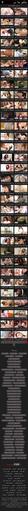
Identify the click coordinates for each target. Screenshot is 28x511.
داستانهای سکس (11, 494)
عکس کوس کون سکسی (10, 492)
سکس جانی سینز (20, 439)
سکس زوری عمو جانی (10, 449)
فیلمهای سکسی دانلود (21, 494)
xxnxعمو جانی (19, 356)
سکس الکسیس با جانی (21, 420)
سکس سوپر (12, 487)
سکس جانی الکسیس (18, 433)
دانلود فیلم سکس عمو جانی (14, 396)
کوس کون (13, 485)
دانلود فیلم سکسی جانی (14, 399)
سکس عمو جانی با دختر (7, 455)
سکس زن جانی (19, 449)
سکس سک (14, 468)
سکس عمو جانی (20, 452)
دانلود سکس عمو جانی (7, 385)
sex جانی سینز (22, 353)
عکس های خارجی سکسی (21, 485)
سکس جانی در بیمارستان (18, 436)
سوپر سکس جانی (19, 417)
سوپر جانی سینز (6, 415)
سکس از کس (5, 490)
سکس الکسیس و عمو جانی (8, 428)
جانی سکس (20, 372)
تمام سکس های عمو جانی (8, 369)
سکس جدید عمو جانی (20, 441)
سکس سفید (4, 494)
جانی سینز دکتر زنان (10, 372)
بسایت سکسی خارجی (7, 480)
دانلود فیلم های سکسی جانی (14, 409)
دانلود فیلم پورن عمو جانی (19, 415)
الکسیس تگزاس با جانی (14, 358)
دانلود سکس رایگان (22, 468)
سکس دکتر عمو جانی (9, 447)
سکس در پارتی (6, 471)
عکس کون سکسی (12, 490)
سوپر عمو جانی (9, 417)
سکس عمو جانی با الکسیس (20, 455)
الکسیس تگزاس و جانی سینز (14, 366)
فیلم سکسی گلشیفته (18, 473)
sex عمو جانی (13, 353)
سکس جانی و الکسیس (9, 439)
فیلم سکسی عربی (9, 473)
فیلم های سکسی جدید (6, 468)
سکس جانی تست (9, 433)
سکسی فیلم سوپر (14, 471)
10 (7, 342)
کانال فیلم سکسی (21, 490)
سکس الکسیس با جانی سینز (8, 420)
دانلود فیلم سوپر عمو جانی (14, 393)
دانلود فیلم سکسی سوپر (21, 487)
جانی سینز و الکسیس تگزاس (18, 377)
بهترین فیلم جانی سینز (21, 369)
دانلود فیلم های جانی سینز (14, 407)
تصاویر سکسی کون (6, 485)
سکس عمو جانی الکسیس (9, 452)
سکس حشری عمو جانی (8, 441)
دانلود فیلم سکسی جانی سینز (14, 401)
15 (2, 342)
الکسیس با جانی (9, 356)
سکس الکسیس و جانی (21, 428)
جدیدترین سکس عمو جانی (9, 380)
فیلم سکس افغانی (18, 483)
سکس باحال (22, 471)
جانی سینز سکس (20, 374)
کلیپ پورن (10, 478)
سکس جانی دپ (7, 436)
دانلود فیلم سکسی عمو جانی (14, 404)
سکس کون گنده (17, 478)
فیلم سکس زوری (5, 487)
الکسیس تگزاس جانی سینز (14, 364)
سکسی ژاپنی (18, 492)
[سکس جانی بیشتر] (2, 2)
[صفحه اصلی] (14, 464)
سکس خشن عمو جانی (19, 444)
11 (5, 342)
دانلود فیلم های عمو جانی (14, 412)
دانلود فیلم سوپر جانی (14, 388)
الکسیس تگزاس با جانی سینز (14, 361)
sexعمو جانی (5, 353)
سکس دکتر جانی (20, 447)
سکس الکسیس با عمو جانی (14, 423)
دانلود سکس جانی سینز (20, 385)
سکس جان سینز (9, 431)
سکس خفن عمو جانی (9, 444)
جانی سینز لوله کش (9, 374)
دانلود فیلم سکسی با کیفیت (19, 480)
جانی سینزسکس (7, 377)
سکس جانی (18, 506)
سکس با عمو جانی (18, 431)
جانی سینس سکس (20, 380)
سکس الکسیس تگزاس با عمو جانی (14, 425)
